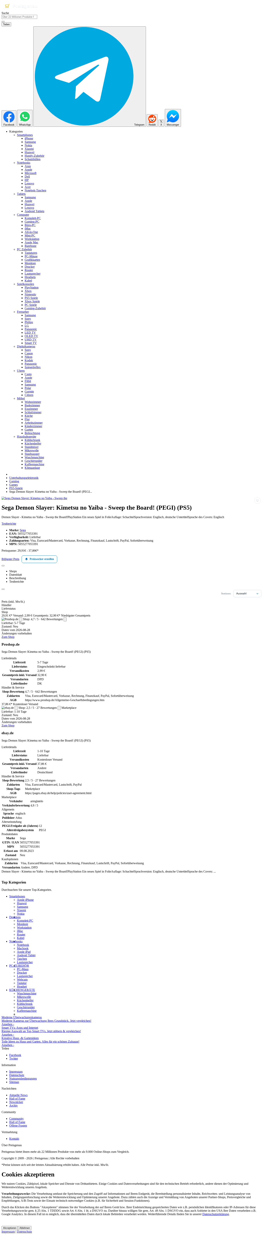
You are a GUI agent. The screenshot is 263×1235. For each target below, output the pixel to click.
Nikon (28, 356)
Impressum (16, 1071)
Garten (29, 429)
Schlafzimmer (33, 412)
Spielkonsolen (25, 284)
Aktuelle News (18, 1095)
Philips (29, 322)
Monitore (30, 263)
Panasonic (31, 329)
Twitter (13, 1058)
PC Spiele (31, 304)
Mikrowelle (32, 450)
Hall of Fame (17, 1098)
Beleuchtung (32, 433)
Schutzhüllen (32, 159)
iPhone (29, 138)
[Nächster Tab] (3, 589)
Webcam (22, 979)
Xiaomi (29, 148)
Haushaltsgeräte (26, 436)
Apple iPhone (25, 899)
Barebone (30, 246)
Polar (28, 388)
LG (27, 325)
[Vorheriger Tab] (3, 565)
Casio (28, 374)
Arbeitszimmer (34, 422)
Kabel (28, 280)
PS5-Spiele (16, 488)
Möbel (21, 398)
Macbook (22, 948)
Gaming (14, 481)
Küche (29, 415)
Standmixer (32, 447)
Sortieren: (226, 593)
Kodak (29, 360)
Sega (23, 530)
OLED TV (31, 336)
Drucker (30, 266)
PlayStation (32, 287)
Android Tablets (34, 211)
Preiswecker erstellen (42, 559)
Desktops (15, 917)
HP (27, 180)
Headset (22, 986)
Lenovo (29, 183)
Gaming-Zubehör (35, 308)
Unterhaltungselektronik (24, 477)
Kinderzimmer (33, 426)
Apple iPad (24, 951)
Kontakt (14, 1138)
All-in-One (31, 232)
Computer (23, 214)
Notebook (23, 944)
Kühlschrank (32, 440)
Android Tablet (26, 955)
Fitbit (28, 381)
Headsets (30, 277)
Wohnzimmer (33, 402)
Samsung (30, 141)
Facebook (15, 1055)
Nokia (28, 145)
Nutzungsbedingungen (23, 1078)
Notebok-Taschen (35, 190)
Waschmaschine (34, 457)
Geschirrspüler (33, 460)
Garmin (29, 391)
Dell (27, 176)
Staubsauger (32, 454)
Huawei (29, 152)
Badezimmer (32, 405)
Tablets (21, 193)
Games (13, 484)
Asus (28, 166)
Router (29, 270)
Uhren (21, 370)
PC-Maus (22, 969)
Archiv (13, 1105)
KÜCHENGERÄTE (22, 990)
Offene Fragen (18, 1125)
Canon (29, 353)
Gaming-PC (32, 221)
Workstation (32, 239)
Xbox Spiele (32, 301)
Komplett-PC (33, 218)
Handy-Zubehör (34, 155)
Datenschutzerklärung (215, 1214)
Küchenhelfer (33, 443)
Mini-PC (30, 235)
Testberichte (9, 523)
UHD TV (31, 339)
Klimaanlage (32, 467)
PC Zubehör (24, 249)
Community (16, 1118)
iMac (28, 228)
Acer (28, 187)
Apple (28, 169)
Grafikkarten (32, 259)
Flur (27, 419)
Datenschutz (16, 1075)
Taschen (22, 958)
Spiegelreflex (33, 367)
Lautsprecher (32, 273)
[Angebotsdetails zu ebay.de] (16, 708)
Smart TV (31, 343)
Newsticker (16, 1102)
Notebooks (23, 162)
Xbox (28, 291)
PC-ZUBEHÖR (19, 965)
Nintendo (30, 294)
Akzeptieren (9, 1228)
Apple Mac (31, 242)
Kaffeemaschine (34, 464)
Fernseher (23, 311)
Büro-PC (30, 225)
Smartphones (25, 135)
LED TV (30, 332)
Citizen (29, 395)
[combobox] (19, 17)
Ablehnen (24, 1228)
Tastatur (22, 983)
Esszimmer (31, 408)
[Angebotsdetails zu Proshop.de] (20, 619)
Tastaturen (31, 252)
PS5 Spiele (31, 298)
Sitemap (14, 1082)
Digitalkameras (26, 346)
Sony (28, 318)
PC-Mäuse (31, 256)
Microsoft (30, 173)
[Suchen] (3, 21)
